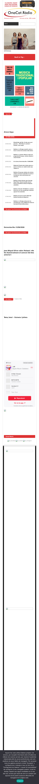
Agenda (8, 114)
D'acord (20, 781)
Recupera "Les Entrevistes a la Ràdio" (16, 209)
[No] (36, 767)
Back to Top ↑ (19, 57)
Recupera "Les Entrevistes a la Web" (16, 232)
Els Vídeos (8, 299)
